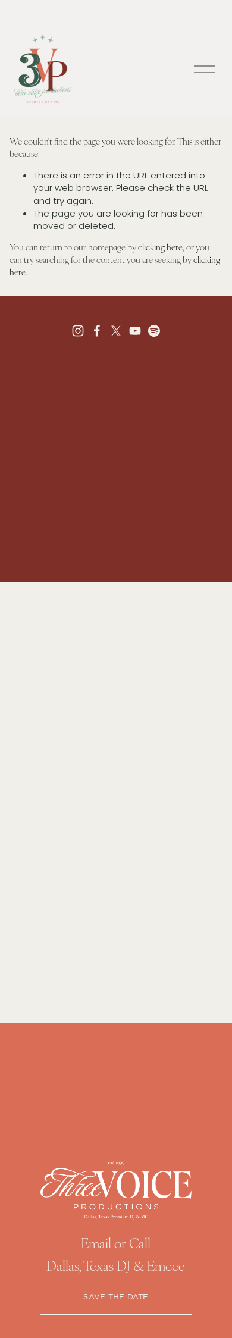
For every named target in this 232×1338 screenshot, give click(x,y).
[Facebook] (97, 331)
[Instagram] (78, 331)
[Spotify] (154, 331)
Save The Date (115, 1297)
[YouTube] (135, 331)
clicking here (160, 247)
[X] (116, 331)
